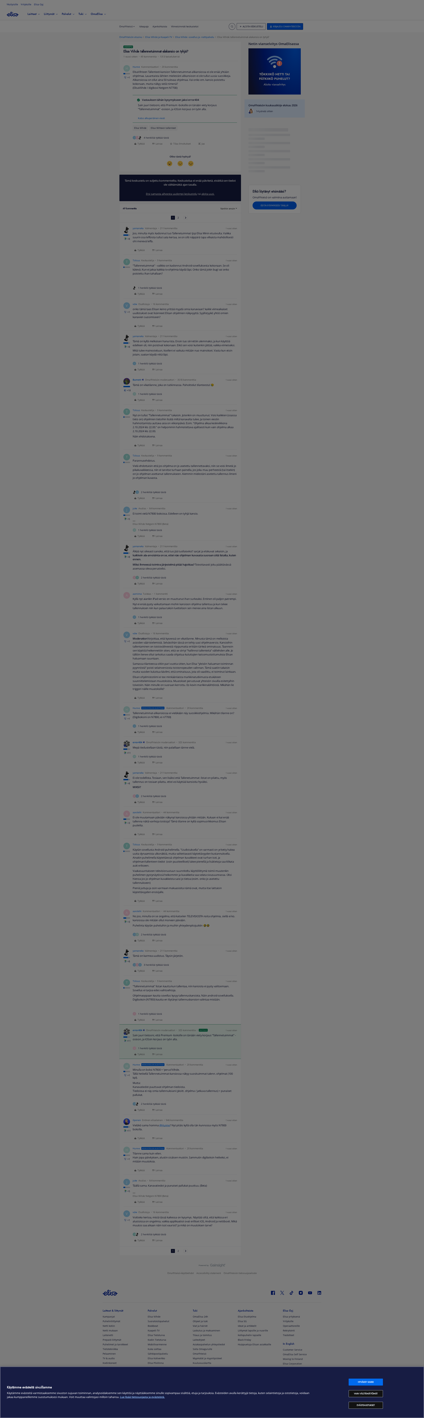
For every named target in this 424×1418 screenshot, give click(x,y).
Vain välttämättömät (366, 1393)
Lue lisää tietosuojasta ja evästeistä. (142, 1397)
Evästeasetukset (366, 1405)
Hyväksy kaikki (366, 1382)
